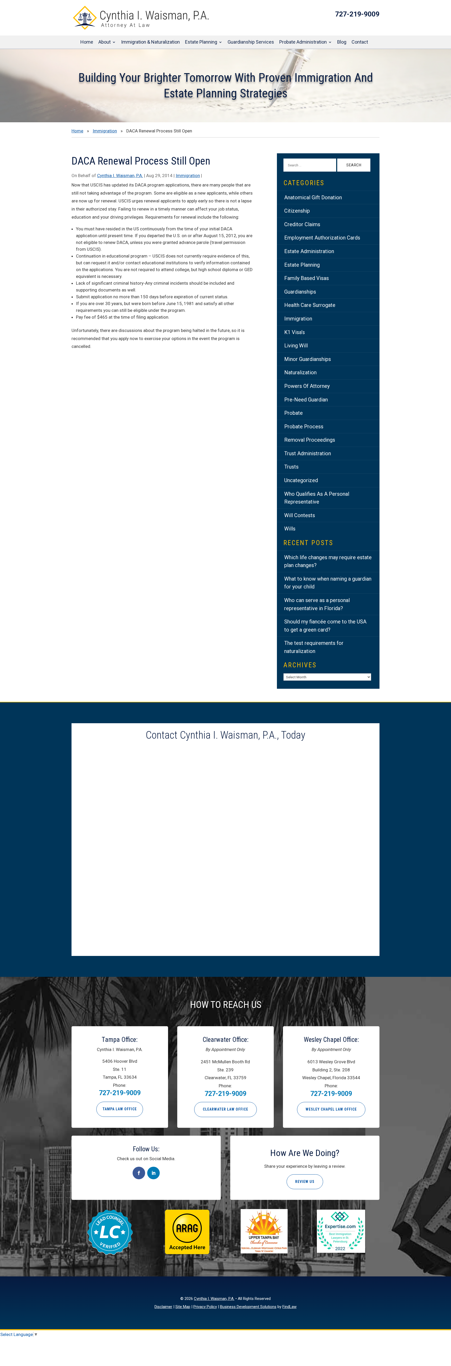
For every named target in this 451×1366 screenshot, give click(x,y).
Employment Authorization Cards (322, 238)
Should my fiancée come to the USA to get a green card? (325, 625)
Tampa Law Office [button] (120, 1109)
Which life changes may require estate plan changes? (328, 561)
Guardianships (300, 292)
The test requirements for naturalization (313, 647)
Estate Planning (201, 42)
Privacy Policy (205, 1306)
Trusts (291, 467)
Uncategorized (301, 480)
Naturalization (300, 372)
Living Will (296, 345)
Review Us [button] (304, 1182)
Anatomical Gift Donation (313, 197)
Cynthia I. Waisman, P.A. (120, 175)
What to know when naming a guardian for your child (327, 583)
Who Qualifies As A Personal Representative (316, 498)
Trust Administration (307, 453)
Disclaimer (163, 1306)
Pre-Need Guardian (306, 399)
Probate (293, 413)
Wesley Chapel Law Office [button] (331, 1109)
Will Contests (299, 515)
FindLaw (289, 1306)
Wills (289, 529)
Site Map (182, 1306)
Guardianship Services (251, 42)
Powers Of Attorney (307, 386)
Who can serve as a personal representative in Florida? (317, 604)
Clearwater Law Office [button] (225, 1109)
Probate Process (303, 426)
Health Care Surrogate (309, 305)
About (104, 42)
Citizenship (297, 211)
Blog (341, 42)
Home (86, 42)
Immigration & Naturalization (150, 42)
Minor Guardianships (307, 359)
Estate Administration (309, 251)
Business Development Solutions (248, 1306)
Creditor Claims (302, 224)
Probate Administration (303, 42)
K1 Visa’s (294, 332)
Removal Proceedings (309, 440)
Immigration (188, 175)
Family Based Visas (306, 278)
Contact (360, 42)
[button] (446, 1328)
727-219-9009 (357, 14)
